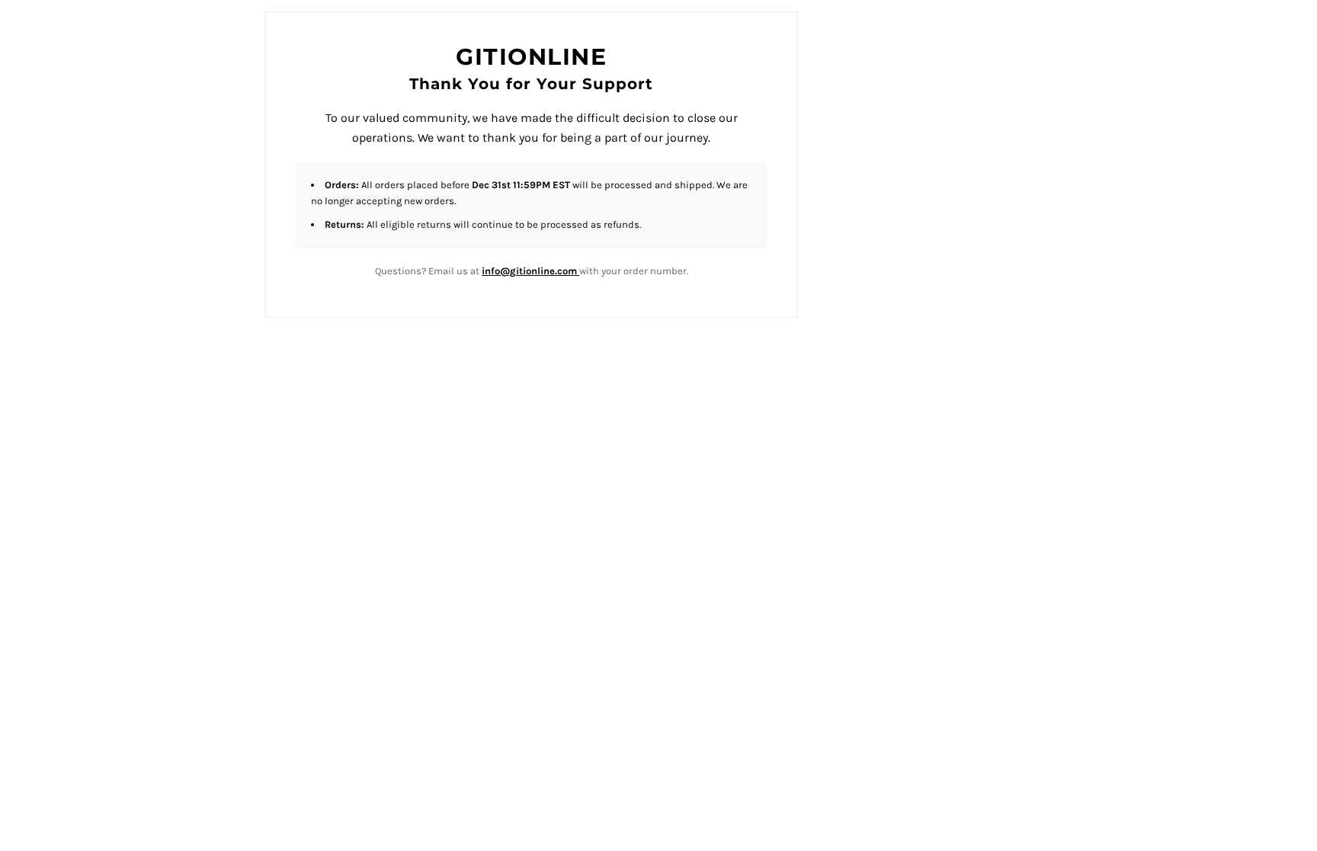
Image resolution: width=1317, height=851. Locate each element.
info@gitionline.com (530, 271)
